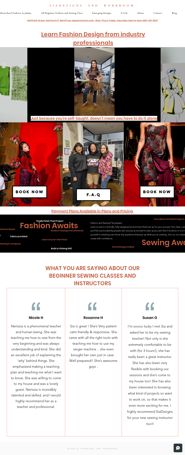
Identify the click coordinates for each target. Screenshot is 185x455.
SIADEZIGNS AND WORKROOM (92, 5)
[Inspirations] (180, 227)
